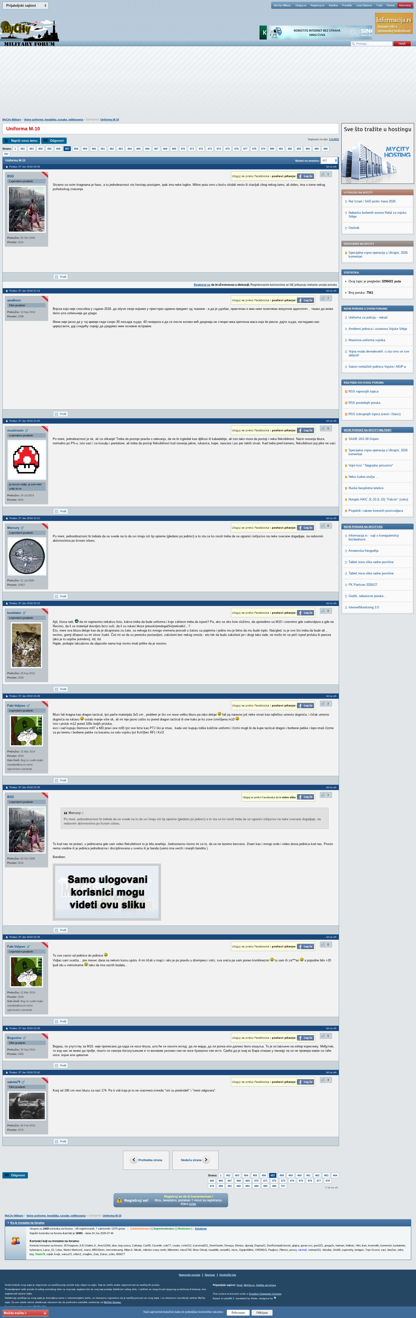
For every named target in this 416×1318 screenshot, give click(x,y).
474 (218, 148)
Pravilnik (347, 5)
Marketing (405, 5)
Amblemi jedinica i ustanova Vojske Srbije (378, 329)
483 (299, 148)
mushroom (15, 430)
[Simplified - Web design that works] (274, 1297)
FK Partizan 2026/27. (363, 584)
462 (112, 148)
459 (85, 148)
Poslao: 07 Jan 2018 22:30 (24, 787)
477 (245, 148)
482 (290, 148)
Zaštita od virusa (266, 1285)
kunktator (14, 613)
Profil (63, 276)
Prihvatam (238, 1312)
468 (165, 148)
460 (94, 148)
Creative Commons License (265, 1293)
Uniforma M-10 (109, 119)
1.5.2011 (334, 139)
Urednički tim (227, 1274)
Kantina (333, 5)
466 (147, 148)
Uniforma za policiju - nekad (368, 317)
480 (272, 148)
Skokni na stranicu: (307, 160)
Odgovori (57, 140)
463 (120, 148)
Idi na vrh (333, 1187)
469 (174, 148)
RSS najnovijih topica (363, 391)
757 (6, 154)
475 (227, 148)
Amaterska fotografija (363, 550)
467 (156, 148)
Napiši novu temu (24, 140)
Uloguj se (300, 5)
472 (201, 148)
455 (49, 148)
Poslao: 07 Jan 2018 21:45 (24, 420)
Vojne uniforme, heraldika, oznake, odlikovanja (53, 119)
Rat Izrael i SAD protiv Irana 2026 (372, 201)
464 (129, 148)
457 (67, 148)
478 (254, 148)
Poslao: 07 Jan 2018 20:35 (24, 166)
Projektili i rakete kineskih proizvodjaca (376, 511)
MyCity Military (282, 5)
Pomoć (391, 5)
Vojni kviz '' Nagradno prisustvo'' (371, 465)
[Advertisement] (208, 84)
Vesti (239, 1285)
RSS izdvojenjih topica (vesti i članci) (375, 414)
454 (40, 148)
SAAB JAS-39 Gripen (364, 439)
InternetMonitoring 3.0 (364, 607)
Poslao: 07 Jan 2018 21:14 (24, 290)
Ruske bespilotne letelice (366, 488)
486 (325, 148)
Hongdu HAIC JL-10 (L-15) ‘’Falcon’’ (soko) (378, 499)
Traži (379, 5)
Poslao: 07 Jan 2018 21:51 (24, 518)
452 (22, 148)
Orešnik (354, 228)
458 (76, 148)
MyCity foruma (112, 1302)
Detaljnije (201, 1228)
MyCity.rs (249, 1285)
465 (138, 148)
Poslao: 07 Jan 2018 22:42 (24, 1072)
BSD (10, 176)
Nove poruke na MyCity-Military (367, 430)
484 (308, 148)
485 (316, 148)
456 (58, 148)
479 (263, 148)
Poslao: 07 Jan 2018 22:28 (24, 696)
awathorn (14, 300)
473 (210, 148)
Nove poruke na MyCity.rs (363, 526)
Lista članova (364, 5)
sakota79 (13, 1082)
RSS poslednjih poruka (364, 403)
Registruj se (318, 5)
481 (281, 148)
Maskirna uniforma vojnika (367, 340)
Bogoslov (14, 1038)
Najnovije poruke (189, 1274)
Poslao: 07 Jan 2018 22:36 (24, 937)
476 (236, 148)
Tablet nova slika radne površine (371, 562)
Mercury (13, 528)
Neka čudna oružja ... (363, 477)
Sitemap (210, 1274)
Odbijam (262, 1312)
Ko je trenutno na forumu (27, 1223)
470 (183, 148)
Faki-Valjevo (16, 705)
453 (31, 148)
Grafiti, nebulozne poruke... (367, 596)
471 (192, 148)
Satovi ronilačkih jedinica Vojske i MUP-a (377, 366)
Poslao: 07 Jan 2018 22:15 (24, 603)
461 (103, 148)
